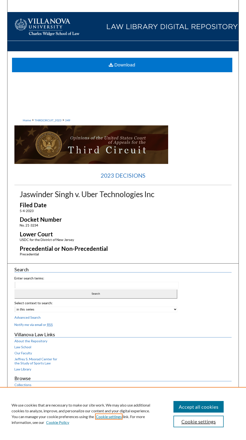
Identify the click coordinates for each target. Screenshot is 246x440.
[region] (123, 413)
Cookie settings (109, 416)
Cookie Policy (57, 422)
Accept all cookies (198, 407)
